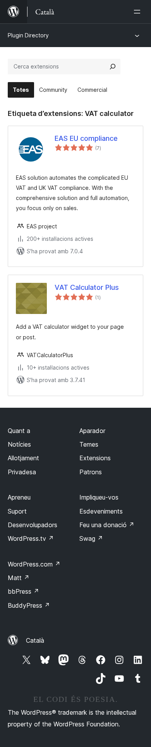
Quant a (19, 431)
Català (35, 640)
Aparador (92, 431)
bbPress (23, 591)
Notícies (19, 444)
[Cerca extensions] (112, 66)
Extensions (95, 458)
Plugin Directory (28, 35)
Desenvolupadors (32, 525)
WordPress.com (34, 564)
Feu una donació (106, 525)
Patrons (90, 472)
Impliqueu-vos (98, 497)
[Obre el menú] (138, 11)
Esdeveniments (101, 511)
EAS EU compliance (86, 138)
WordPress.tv (31, 538)
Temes (88, 444)
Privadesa (22, 472)
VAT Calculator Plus (87, 287)
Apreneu (19, 497)
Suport (17, 511)
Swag (91, 538)
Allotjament (23, 458)
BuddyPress (29, 605)
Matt (18, 578)
